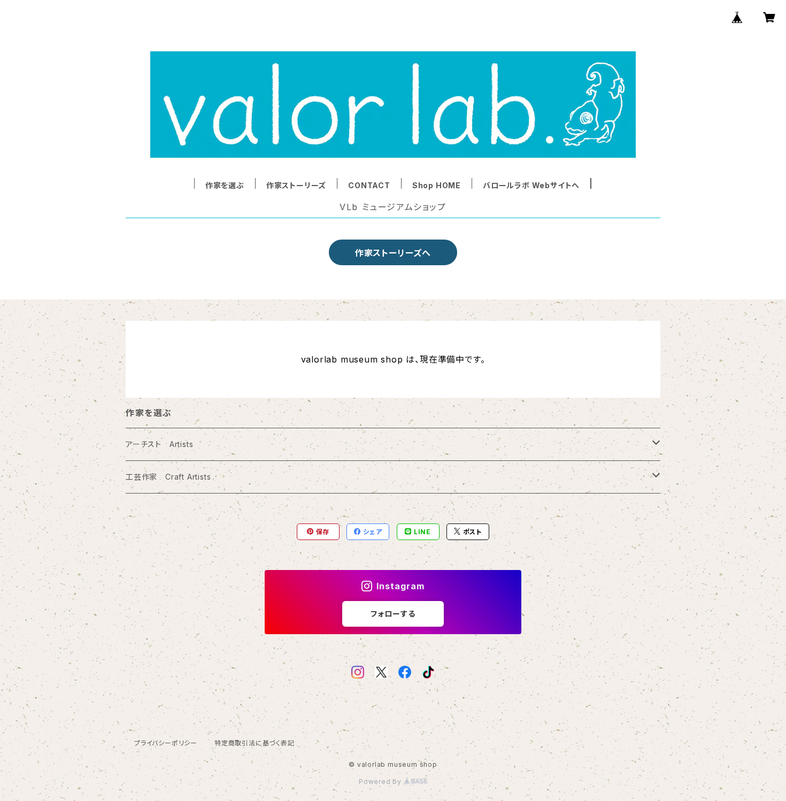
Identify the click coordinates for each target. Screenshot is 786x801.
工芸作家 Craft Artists (168, 476)
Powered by (381, 781)
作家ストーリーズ (296, 185)
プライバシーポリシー (165, 743)
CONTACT (369, 185)
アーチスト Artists (159, 444)
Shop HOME (436, 185)
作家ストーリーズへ (393, 253)
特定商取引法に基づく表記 (254, 743)
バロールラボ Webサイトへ (531, 185)
